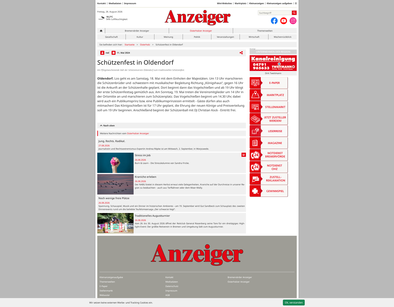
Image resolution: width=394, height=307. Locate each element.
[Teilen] (241, 53)
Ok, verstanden (294, 302)
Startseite (130, 44)
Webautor (105, 295)
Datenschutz (171, 286)
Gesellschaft (111, 36)
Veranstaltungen (225, 36)
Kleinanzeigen (256, 3)
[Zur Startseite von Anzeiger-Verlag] (198, 17)
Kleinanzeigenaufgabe (111, 277)
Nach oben (109, 125)
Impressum (130, 3)
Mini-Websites (224, 3)
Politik (197, 36)
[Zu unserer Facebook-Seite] (274, 20)
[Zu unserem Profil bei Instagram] (293, 20)
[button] (296, 3)
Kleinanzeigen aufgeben (279, 3)
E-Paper (104, 286)
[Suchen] (294, 12)
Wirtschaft (254, 36)
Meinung (168, 36)
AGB (167, 295)
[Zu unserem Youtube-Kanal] (283, 20)
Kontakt (101, 3)
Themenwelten (265, 30)
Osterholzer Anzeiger (201, 30)
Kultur (140, 36)
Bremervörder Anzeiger (137, 30)
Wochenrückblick (282, 36)
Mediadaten (115, 3)
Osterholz (145, 44)
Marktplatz (240, 3)
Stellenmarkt (106, 290)
